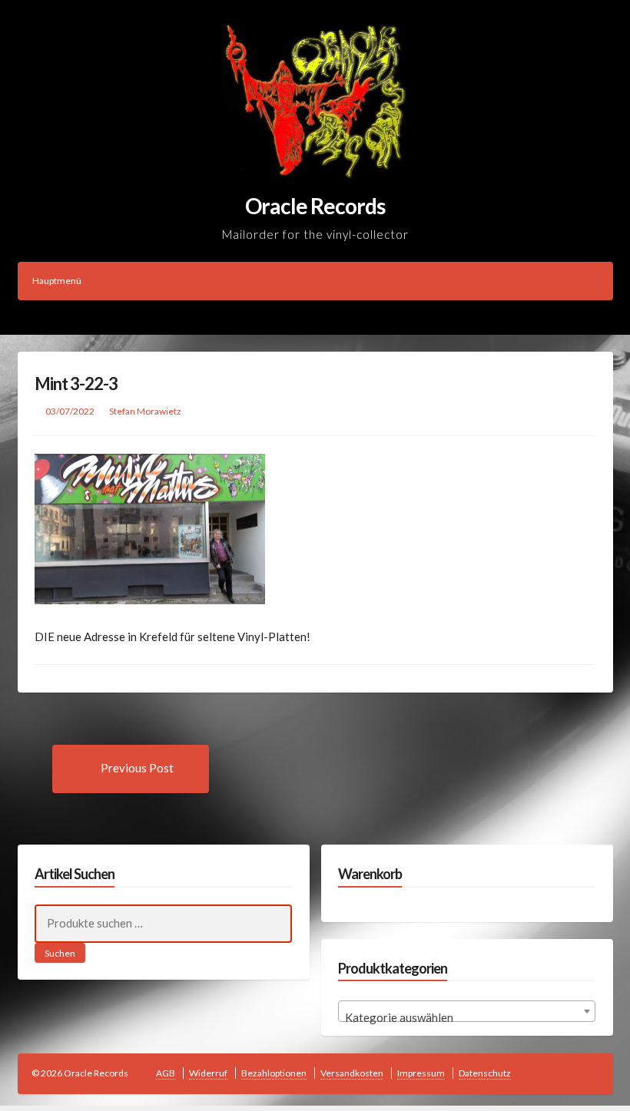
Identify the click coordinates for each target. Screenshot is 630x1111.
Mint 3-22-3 (76, 383)
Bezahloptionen (274, 1073)
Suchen (60, 953)
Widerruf (208, 1073)
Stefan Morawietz (145, 411)
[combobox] (466, 1011)
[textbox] (467, 1017)
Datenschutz (485, 1073)
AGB (165, 1073)
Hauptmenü (56, 280)
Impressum (421, 1073)
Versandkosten (351, 1073)
